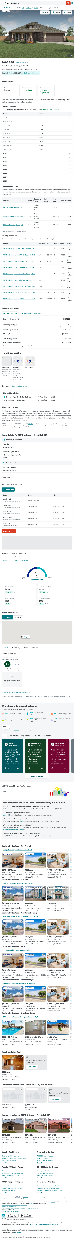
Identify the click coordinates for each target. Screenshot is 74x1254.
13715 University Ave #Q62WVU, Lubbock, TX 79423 (21, 280)
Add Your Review (37, 776)
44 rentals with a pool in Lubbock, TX (16, 950)
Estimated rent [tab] (25, 313)
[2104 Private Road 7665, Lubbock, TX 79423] (13, 1062)
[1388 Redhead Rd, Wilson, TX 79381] (36, 1095)
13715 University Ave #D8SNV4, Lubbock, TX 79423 (21, 249)
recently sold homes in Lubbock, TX (15, 830)
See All (6, 726)
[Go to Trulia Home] (5, 3)
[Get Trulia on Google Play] (26, 1215)
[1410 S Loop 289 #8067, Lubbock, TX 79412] (35, 893)
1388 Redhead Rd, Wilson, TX (13, 225)
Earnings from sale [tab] (10, 313)
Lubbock (28, 8)
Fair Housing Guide (26, 1223)
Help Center (39, 1237)
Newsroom (39, 1223)
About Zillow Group (15, 1223)
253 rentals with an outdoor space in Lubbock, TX (21, 1017)
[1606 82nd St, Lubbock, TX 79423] (13, 1027)
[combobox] (40, 3)
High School (36, 648)
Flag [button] (18, 768)
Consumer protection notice (31, 1208)
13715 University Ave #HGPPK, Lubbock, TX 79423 (20, 274)
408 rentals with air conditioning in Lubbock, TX (20, 917)
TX (23, 8)
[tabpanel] (37, 332)
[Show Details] (70, 118)
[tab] (8, 489)
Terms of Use (57, 1223)
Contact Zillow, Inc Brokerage (10, 1211)
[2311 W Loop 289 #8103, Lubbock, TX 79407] (58, 893)
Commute (47, 736)
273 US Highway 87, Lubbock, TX (14, 216)
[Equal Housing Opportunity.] (23, 1237)
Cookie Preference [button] (24, 1224)
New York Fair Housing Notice (9, 1206)
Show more (7, 531)
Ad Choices (16, 1224)
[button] (68, 3)
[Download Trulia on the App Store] (12, 1215)
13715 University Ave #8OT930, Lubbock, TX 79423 (21, 286)
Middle (26, 648)
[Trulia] (3, 1215)
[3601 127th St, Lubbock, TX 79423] (13, 1095)
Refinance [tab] (37, 313)
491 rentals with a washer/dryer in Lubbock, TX (20, 983)
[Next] (70, 864)
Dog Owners (25, 736)
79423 (36, 8)
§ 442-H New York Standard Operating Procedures (14, 1205)
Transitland (25, 1197)
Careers (34, 1223)
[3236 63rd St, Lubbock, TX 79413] (13, 893)
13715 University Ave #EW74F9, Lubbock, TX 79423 (21, 267)
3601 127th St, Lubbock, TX (12, 208)
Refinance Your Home (31, 73)
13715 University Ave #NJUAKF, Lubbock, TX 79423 (21, 255)
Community (13, 736)
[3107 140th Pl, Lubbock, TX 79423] (36, 1125)
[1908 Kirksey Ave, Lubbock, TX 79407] (58, 1027)
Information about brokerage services (14, 1208)
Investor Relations (48, 1223)
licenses (53, 1202)
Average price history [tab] (21, 561)
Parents (37, 736)
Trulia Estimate (10, 110)
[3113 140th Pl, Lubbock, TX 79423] (59, 1125)
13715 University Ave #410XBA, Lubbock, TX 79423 (20, 299)
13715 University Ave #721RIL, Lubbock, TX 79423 (20, 293)
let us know (18, 1232)
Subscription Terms (66, 1223)
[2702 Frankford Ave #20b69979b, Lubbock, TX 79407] (35, 860)
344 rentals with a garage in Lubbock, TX (18, 883)
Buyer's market (37, 580)
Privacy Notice (8, 1224)
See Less (7, 478)
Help (3, 1224)
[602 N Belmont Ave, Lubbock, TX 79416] (35, 1027)
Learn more (4, 698)
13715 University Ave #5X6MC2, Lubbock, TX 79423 (21, 261)
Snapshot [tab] (6, 561)
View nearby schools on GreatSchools (17, 692)
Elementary (15, 648)
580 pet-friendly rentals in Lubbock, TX (17, 850)
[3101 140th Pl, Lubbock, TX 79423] (13, 1125)
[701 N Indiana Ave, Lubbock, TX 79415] (13, 860)
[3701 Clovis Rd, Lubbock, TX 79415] (58, 860)
